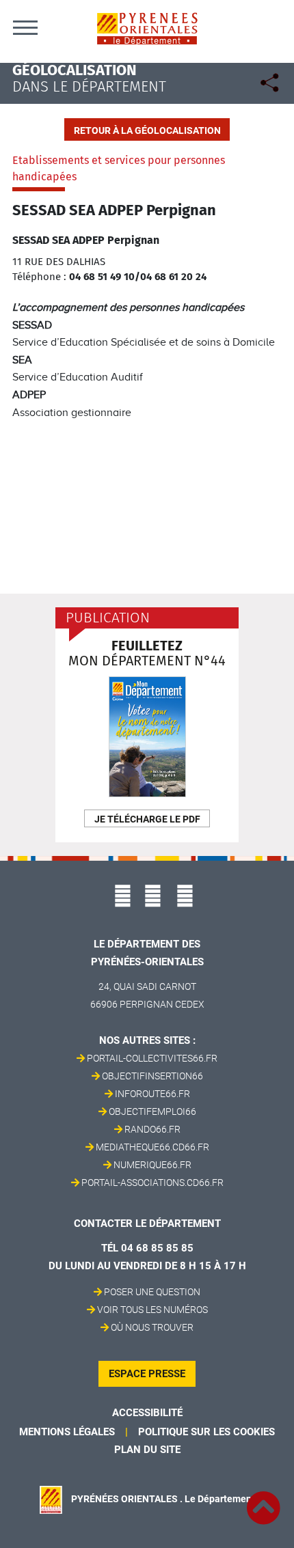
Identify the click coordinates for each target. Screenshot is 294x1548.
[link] (263, 1500)
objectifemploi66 (152, 1111)
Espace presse (147, 1374)
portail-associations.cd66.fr (152, 1182)
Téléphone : (39, 277)
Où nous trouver (152, 1327)
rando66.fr (152, 1129)
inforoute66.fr (152, 1093)
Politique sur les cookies (206, 1432)
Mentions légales (67, 1432)
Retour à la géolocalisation (147, 130)
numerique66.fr (152, 1164)
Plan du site (147, 1449)
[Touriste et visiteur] (272, 84)
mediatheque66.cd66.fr (152, 1147)
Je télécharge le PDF (147, 819)
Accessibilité (147, 1413)
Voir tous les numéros (152, 1309)
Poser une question (152, 1291)
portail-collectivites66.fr (152, 1058)
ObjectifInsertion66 (152, 1075)
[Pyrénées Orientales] (147, 27)
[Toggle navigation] (25, 27)
